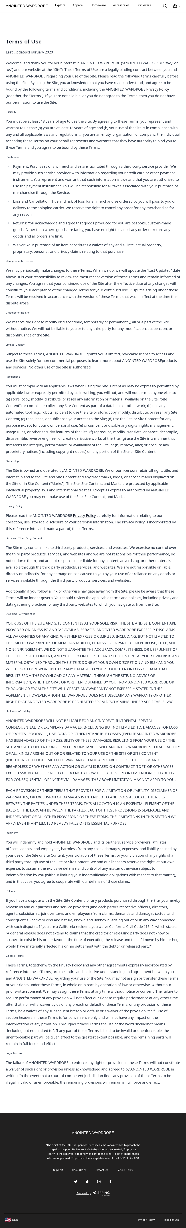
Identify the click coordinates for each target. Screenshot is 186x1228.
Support (58, 1169)
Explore (60, 5)
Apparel (78, 5)
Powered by (83, 1193)
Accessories (121, 5)
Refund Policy (125, 1169)
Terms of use (171, 1219)
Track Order (79, 1169)
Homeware (98, 5)
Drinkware (144, 5)
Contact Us (101, 1169)
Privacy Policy (157, 89)
